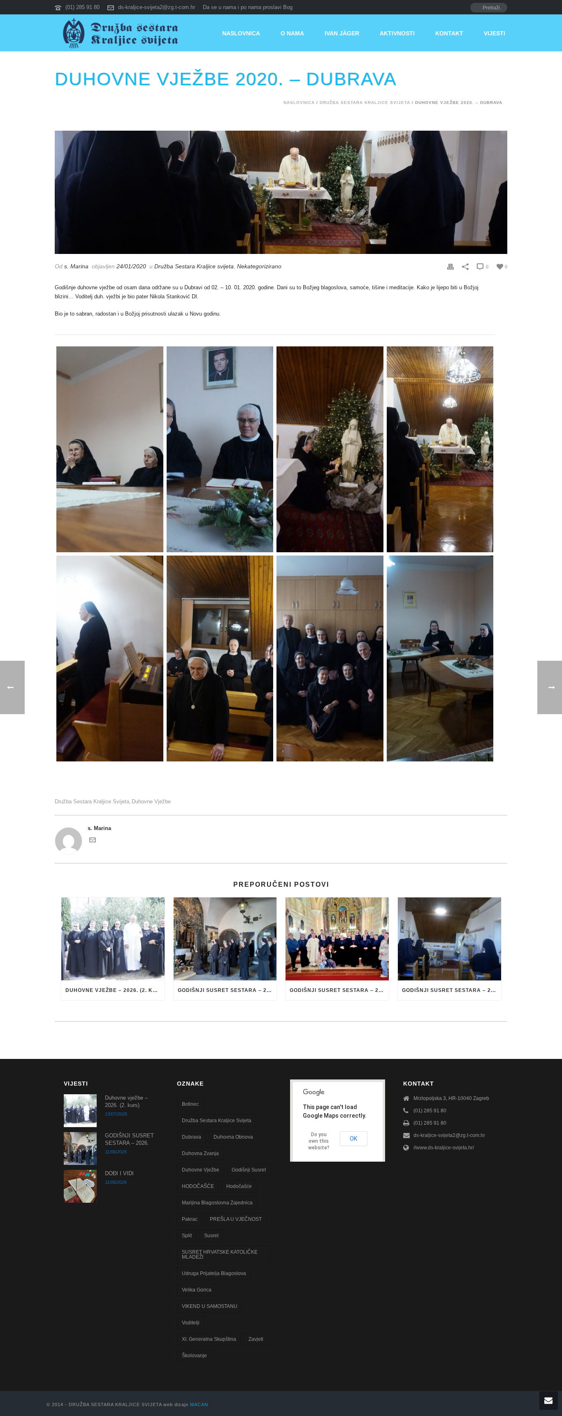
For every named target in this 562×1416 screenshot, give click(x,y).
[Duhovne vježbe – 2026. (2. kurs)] (113, 938)
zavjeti (255, 1339)
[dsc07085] (109, 658)
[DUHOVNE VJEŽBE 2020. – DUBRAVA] (281, 192)
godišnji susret (249, 1170)
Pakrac (189, 1219)
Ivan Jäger (342, 33)
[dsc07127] (329, 658)
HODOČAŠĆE (198, 1186)
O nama (292, 33)
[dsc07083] (440, 449)
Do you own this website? (319, 1141)
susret (211, 1235)
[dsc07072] (220, 449)
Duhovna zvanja (200, 1153)
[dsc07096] (220, 658)
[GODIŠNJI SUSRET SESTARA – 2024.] (449, 938)
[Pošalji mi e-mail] (92, 841)
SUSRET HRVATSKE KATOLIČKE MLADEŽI (220, 1254)
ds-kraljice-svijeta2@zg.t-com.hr (156, 7)
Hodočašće (239, 1186)
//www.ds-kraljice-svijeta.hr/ (443, 1148)
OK (353, 1138)
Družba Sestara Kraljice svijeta (365, 102)
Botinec (190, 1104)
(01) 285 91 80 (82, 7)
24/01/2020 (131, 266)
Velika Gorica (196, 1290)
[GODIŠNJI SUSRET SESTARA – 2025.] (337, 938)
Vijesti (494, 33)
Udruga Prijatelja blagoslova (214, 1273)
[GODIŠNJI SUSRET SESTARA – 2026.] (225, 938)
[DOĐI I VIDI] (80, 1186)
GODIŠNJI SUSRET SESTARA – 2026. (227, 990)
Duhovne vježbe (151, 801)
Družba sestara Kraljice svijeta (92, 801)
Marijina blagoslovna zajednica (217, 1203)
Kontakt (449, 33)
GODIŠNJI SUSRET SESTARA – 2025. (339, 990)
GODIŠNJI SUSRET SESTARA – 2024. (451, 990)
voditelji (191, 1323)
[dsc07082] (329, 449)
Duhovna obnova (233, 1137)
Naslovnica (241, 33)
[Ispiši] (450, 266)
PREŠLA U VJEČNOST (236, 1219)
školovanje (194, 1355)
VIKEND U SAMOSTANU (209, 1306)
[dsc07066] (109, 449)
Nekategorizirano (259, 266)
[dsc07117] (440, 658)
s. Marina (76, 266)
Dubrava (191, 1137)
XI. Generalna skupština (209, 1339)
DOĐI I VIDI (119, 1173)
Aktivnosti (397, 33)
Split (187, 1235)
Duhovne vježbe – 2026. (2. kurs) (115, 990)
